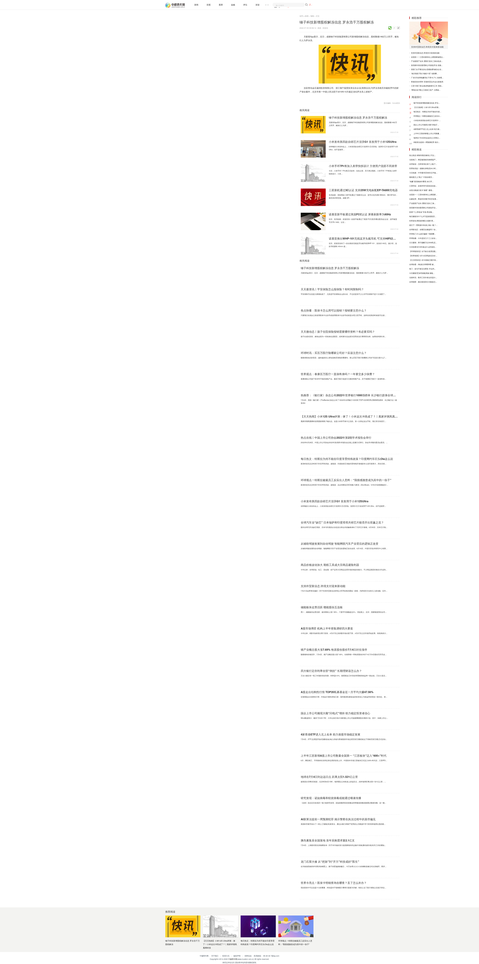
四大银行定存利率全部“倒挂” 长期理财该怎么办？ (331, 670)
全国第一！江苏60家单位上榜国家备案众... (427, 57)
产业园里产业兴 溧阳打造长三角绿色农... (427, 61)
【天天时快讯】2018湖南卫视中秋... (423, 260)
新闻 (196, 4)
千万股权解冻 (341, 95)
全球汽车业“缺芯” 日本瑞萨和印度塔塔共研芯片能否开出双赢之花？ (342, 522)
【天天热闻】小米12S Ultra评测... (427, 107)
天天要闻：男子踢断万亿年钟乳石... (423, 242)
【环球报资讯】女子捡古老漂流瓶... (423, 251)
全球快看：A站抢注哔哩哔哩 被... (422, 264)
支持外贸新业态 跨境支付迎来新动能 (323, 585)
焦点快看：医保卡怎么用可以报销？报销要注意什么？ (334, 310)
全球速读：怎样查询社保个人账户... (423, 164)
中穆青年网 (232, 959)
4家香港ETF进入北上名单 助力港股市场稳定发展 (330, 734)
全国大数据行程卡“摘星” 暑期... (421, 190)
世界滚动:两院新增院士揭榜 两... (421, 220)
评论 (245, 4)
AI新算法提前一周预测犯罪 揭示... (427, 142)
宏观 (209, 4)
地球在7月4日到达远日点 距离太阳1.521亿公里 (329, 776)
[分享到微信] (390, 27)
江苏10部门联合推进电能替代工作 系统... (427, 86)
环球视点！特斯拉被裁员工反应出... (427, 116)
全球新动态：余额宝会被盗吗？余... (423, 229)
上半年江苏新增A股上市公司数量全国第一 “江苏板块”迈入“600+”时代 (343, 755)
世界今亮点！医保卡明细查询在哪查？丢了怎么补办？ (334, 882)
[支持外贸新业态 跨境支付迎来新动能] (428, 33)
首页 (301, 16)
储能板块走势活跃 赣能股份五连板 (322, 607)
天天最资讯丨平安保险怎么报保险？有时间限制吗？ (332, 289)
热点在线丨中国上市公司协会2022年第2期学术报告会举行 (336, 437)
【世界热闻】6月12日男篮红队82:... (423, 255)
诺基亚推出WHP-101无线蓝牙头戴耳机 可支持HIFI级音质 (363, 238)
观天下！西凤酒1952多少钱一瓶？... (423, 225)
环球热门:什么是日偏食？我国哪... (422, 234)
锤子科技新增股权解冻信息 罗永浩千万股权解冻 (358, 117)
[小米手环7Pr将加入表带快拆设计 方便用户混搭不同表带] (313, 173)
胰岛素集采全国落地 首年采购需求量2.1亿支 (328, 840)
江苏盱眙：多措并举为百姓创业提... (423, 186)
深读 (257, 4)
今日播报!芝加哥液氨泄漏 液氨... (421, 273)
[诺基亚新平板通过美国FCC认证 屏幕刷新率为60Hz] (313, 221)
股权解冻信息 (320, 95)
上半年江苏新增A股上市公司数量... (427, 133)
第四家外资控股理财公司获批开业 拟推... (427, 65)
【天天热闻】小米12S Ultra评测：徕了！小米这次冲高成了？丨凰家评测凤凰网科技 (349, 416)
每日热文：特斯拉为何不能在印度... (427, 111)
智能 (312, 16)
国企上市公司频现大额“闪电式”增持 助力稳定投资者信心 (335, 713)
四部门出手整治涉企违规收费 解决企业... (427, 69)
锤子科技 (313, 95)
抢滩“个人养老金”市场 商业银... (421, 212)
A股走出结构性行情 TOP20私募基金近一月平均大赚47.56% (337, 691)
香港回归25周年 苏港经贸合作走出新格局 (427, 81)
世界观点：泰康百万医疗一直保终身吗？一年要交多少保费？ (338, 373)
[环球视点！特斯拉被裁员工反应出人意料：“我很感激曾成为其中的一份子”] (295, 926)
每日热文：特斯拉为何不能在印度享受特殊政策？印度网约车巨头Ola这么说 (347, 458)
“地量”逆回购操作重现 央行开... (421, 181)
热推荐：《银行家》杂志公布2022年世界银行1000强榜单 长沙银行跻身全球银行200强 (349, 395)
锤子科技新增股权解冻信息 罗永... (427, 103)
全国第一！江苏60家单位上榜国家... (423, 194)
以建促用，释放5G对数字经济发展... (423, 199)
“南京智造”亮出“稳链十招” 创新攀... (424, 73)
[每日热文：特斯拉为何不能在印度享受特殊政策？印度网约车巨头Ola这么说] (258, 926)
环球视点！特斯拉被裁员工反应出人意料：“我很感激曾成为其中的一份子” (346, 479)
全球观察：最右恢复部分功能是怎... (423, 282)
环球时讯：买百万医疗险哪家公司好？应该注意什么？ (334, 352)
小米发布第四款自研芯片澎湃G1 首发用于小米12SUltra (362, 141)
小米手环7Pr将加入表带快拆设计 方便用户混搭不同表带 (363, 165)
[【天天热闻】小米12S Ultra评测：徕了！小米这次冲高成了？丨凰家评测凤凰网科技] (220, 926)
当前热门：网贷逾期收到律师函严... (423, 159)
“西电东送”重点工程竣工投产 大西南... (425, 90)
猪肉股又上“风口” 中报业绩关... (421, 177)
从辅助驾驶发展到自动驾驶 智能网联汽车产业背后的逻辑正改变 (339, 543)
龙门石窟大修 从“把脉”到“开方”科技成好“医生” (330, 861)
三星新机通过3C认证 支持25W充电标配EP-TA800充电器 (363, 190)
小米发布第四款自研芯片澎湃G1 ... (427, 120)
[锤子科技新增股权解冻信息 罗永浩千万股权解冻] (313, 124)
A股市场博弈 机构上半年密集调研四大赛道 (327, 628)
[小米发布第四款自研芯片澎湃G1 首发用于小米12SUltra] (313, 149)
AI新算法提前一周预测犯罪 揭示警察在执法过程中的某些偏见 (338, 819)
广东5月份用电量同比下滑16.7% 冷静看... (427, 77)
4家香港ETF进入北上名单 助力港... (427, 129)
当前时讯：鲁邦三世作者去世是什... (423, 277)
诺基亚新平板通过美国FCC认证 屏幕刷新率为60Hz (360, 214)
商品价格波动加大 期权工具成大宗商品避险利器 (330, 564)
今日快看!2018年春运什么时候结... (422, 247)
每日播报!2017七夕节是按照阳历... (422, 216)
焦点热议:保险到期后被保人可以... (422, 155)
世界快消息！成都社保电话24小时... (423, 168)
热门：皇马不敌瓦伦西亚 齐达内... (422, 268)
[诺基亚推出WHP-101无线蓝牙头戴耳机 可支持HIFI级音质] (313, 245)
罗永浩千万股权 (331, 95)
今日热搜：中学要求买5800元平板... (423, 172)
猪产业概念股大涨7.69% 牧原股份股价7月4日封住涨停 (334, 649)
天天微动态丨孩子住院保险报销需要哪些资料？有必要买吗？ (338, 331)
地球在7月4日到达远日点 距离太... (427, 138)
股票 (221, 4)
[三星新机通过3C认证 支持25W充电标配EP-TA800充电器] (313, 197)
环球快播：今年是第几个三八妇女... (423, 238)
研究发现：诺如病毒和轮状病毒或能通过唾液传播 (331, 797)
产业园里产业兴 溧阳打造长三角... (422, 203)
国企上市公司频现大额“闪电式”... (426, 124)
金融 (233, 4)
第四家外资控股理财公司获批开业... (423, 207)
